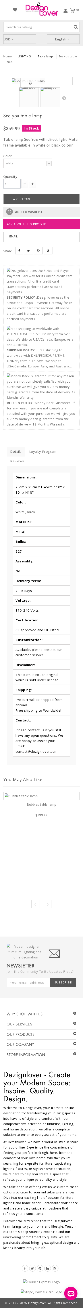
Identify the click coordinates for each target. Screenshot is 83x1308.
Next (64, 98)
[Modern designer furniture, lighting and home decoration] (41, 9)
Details (16, 451)
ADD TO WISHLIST (28, 212)
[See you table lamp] (41, 81)
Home (7, 56)
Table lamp (45, 56)
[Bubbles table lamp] (41, 796)
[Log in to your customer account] (66, 10)
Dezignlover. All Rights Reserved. (53, 1303)
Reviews (17, 461)
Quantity (10, 176)
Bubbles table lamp (41, 804)
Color (8, 156)
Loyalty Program (42, 451)
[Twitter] (32, 1268)
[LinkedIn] (47, 1268)
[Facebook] (25, 1268)
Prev (35, 904)
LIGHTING (24, 56)
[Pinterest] (40, 1268)
